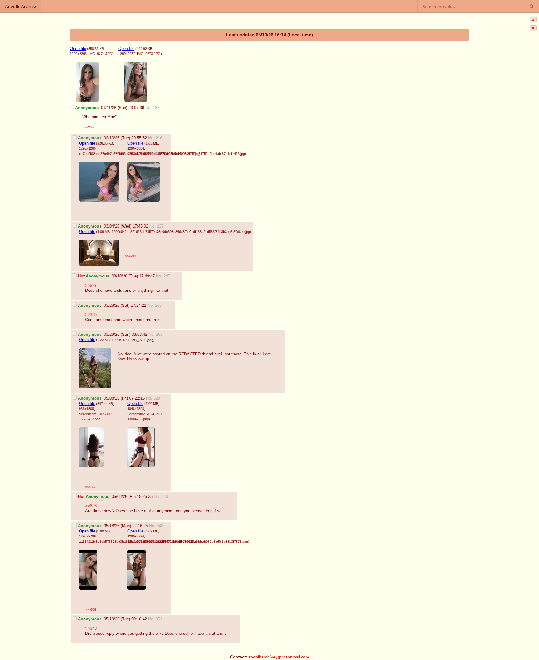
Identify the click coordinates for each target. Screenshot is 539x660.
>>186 (91, 314)
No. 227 (156, 226)
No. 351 (155, 619)
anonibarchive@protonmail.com (278, 656)
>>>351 (90, 609)
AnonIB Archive (20, 6)
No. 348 (156, 526)
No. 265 (155, 305)
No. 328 (153, 398)
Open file (78, 48)
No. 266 (155, 334)
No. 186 (152, 108)
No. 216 (155, 138)
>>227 (91, 285)
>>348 (91, 628)
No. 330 (161, 496)
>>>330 (90, 487)
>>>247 (130, 256)
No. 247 (163, 276)
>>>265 (88, 127)
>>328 (91, 506)
